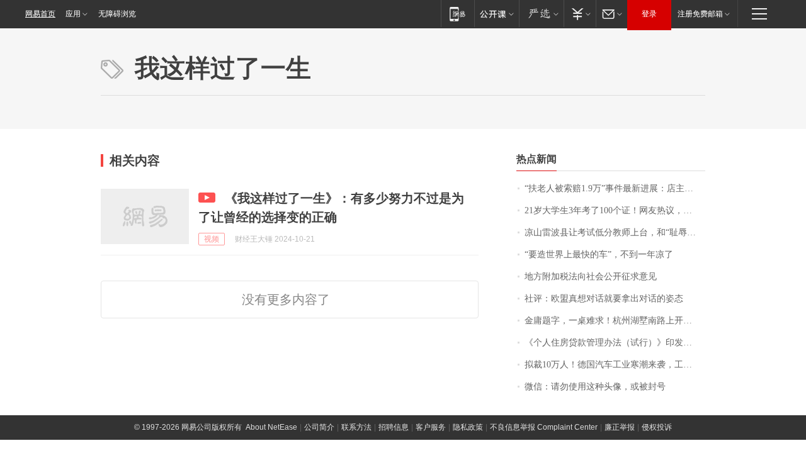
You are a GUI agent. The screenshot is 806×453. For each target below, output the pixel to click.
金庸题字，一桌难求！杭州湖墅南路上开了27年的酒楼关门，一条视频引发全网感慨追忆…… (615, 320)
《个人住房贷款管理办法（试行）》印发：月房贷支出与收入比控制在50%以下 (615, 342)
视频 (211, 239)
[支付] (580, 13)
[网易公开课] (496, 13)
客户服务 (431, 427)
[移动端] (457, 13)
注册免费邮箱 (700, 13)
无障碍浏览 (117, 13)
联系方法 (356, 427)
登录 (649, 13)
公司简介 (319, 427)
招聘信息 (393, 427)
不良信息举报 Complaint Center (544, 427)
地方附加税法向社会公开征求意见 (591, 276)
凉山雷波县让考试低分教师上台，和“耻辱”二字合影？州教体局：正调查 (615, 232)
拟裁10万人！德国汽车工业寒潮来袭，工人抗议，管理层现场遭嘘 (615, 364)
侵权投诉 (657, 427)
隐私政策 (468, 427)
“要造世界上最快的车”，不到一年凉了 (599, 254)
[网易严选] (541, 13)
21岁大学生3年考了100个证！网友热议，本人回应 (615, 210)
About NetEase (271, 427)
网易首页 (40, 13)
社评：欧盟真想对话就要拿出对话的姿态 (604, 298)
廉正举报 (619, 427)
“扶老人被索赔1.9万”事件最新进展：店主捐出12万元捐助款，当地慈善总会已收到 (615, 188)
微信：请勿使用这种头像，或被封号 (595, 386)
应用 (73, 13)
